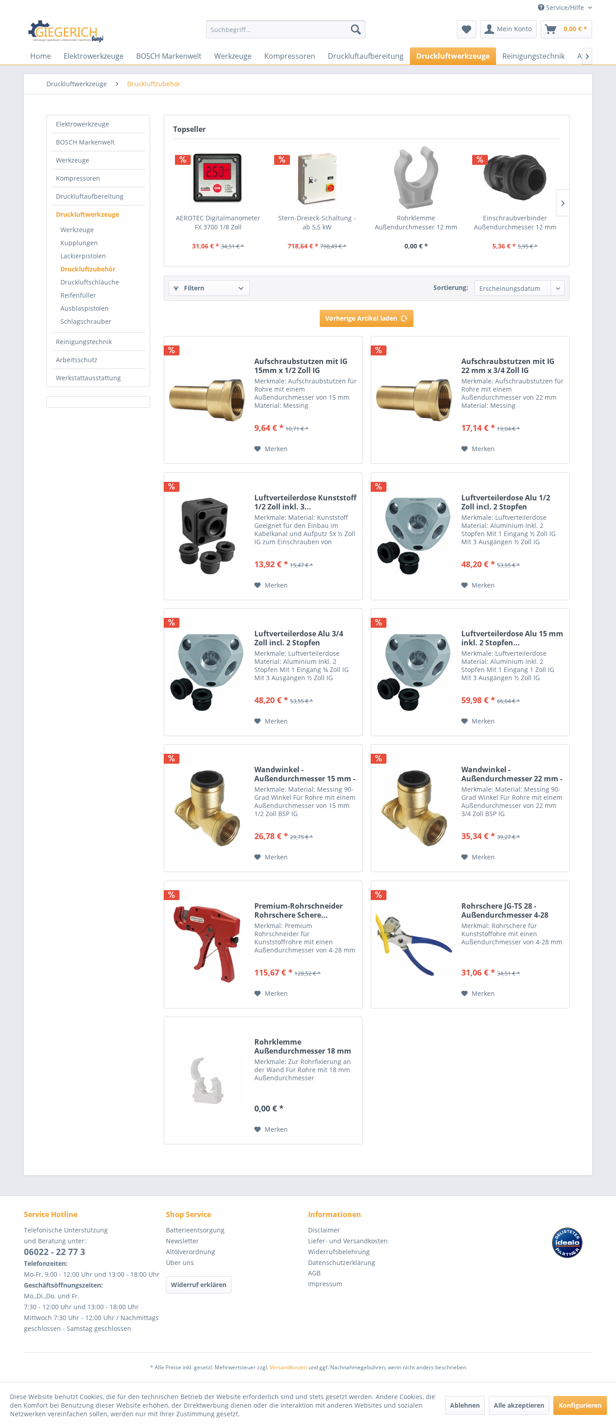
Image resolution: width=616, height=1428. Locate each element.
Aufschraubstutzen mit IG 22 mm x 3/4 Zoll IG (508, 366)
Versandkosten (288, 1367)
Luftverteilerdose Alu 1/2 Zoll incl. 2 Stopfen (505, 502)
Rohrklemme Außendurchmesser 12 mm (416, 222)
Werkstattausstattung (88, 377)
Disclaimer (324, 1230)
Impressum (325, 1283)
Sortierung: (450, 287)
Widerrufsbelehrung (339, 1251)
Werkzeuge (72, 160)
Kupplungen (79, 242)
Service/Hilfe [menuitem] (565, 7)
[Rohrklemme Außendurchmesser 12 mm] (416, 177)
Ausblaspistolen (84, 308)
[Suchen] (355, 29)
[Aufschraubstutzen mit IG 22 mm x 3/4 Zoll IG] (414, 399)
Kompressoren (78, 178)
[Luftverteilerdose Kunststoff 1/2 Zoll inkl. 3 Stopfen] (207, 536)
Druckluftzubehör (87, 269)
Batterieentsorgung (195, 1230)
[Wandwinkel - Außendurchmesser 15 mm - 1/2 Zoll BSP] (207, 808)
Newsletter (182, 1241)
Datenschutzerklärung (341, 1262)
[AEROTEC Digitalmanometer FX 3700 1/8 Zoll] (218, 177)
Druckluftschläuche (89, 282)
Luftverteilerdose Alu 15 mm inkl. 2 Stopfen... (512, 638)
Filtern (193, 288)
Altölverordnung (190, 1251)
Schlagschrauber (85, 321)
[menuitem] (285, 33)
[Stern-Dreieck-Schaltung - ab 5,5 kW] (317, 177)
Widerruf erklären (198, 1284)
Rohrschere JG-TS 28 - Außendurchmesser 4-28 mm (504, 910)
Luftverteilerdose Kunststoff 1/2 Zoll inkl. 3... (305, 502)
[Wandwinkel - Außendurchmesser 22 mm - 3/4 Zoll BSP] (414, 808)
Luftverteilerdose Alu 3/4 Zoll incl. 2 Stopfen (298, 638)
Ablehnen (465, 1405)
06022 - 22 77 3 (54, 1252)
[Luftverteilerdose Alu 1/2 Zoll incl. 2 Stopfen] (414, 536)
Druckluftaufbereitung (90, 196)
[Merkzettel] (466, 29)
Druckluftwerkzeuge (87, 214)
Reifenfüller (78, 295)
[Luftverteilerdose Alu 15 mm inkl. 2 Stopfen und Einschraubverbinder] (414, 672)
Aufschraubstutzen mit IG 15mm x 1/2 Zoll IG (301, 366)
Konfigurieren (580, 1405)
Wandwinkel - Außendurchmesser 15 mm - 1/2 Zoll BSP (304, 774)
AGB (314, 1273)
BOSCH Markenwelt (85, 142)
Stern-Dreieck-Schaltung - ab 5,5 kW (317, 222)
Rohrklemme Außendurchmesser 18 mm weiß (302, 1046)
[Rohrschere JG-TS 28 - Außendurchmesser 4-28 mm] (414, 944)
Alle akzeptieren (519, 1405)
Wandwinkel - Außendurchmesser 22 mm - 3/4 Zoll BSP (511, 774)
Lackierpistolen (83, 256)
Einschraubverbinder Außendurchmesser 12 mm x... (515, 223)
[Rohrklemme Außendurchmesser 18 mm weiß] (207, 1080)
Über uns (180, 1262)
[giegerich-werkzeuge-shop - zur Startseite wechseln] (66, 31)
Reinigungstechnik (84, 341)
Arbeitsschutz (76, 359)
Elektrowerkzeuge (82, 124)
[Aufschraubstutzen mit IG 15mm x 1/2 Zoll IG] (207, 399)
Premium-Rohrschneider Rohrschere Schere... (298, 910)
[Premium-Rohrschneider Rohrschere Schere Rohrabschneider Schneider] (207, 944)
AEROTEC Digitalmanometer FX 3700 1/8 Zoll (218, 222)
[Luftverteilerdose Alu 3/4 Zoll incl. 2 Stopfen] (207, 672)
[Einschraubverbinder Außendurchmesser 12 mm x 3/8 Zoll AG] (515, 177)
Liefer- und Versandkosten (348, 1241)
